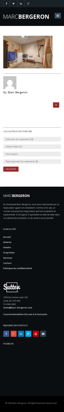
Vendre (7, 247)
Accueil (7, 237)
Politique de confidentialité (17, 268)
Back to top (51, 403)
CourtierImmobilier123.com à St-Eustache (25, 314)
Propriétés (9, 252)
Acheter (7, 242)
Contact (7, 263)
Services (7, 258)
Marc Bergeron (17, 92)
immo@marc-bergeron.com (17, 307)
